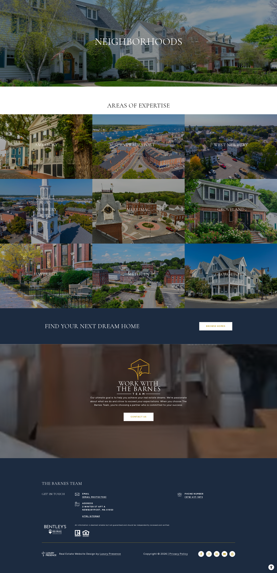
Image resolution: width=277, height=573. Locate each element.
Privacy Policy (178, 553)
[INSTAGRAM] (209, 554)
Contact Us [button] (139, 417)
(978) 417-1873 (194, 497)
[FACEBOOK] (201, 554)
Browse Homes (215, 326)
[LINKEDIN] (217, 554)
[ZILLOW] (232, 554)
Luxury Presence (110, 553)
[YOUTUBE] (224, 554)
